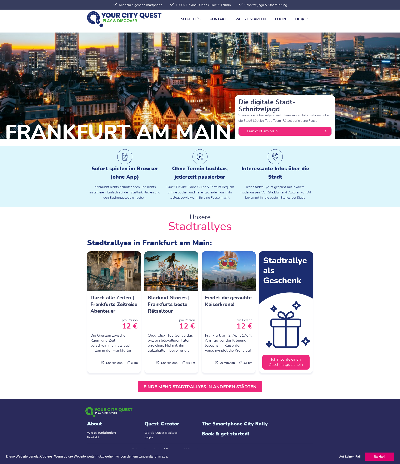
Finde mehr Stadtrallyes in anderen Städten (200, 386)
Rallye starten (250, 19)
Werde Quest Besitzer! (161, 433)
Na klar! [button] (379, 456)
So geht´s (190, 19)
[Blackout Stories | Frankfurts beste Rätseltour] (171, 312)
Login (280, 19)
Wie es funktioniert (101, 433)
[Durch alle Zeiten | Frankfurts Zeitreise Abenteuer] (114, 312)
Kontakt (218, 19)
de (298, 19)
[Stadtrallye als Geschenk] (286, 312)
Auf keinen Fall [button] (350, 456)
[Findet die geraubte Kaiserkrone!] (229, 312)
